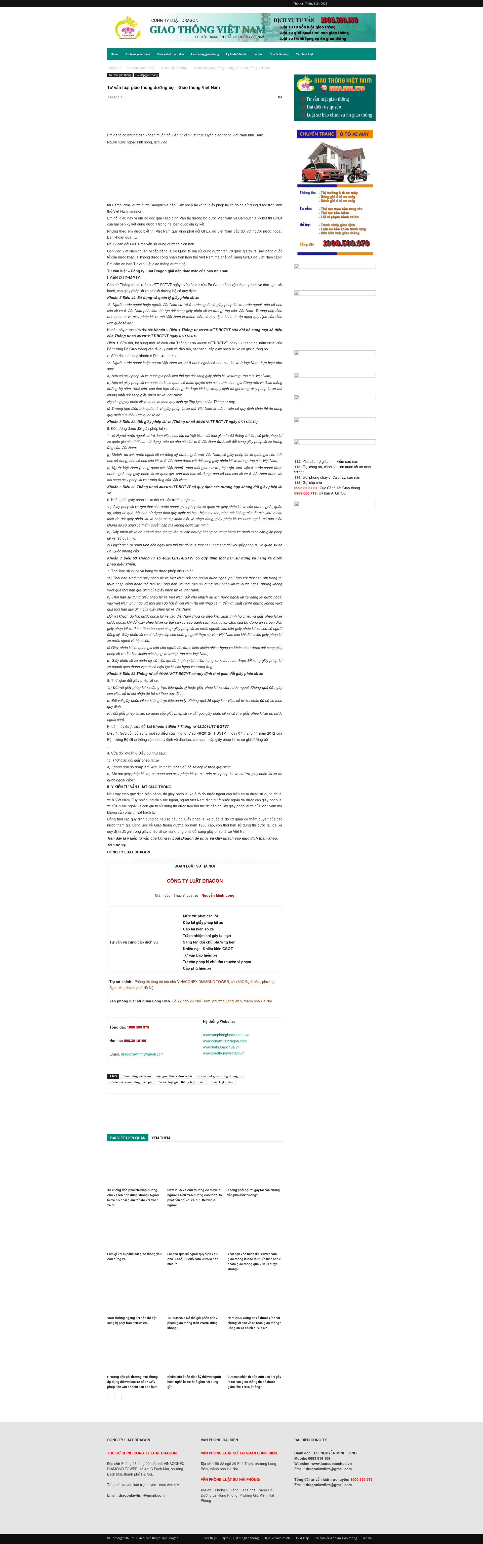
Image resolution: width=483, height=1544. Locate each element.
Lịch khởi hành (236, 54)
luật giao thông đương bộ (174, 1076)
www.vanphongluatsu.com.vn (226, 1034)
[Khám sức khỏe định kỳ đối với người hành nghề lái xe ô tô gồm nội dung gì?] (194, 1354)
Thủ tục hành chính (276, 1538)
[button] (370, 54)
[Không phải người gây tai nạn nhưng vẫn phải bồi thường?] (254, 1167)
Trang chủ (114, 68)
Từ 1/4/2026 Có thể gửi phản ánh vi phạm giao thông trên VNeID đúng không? (192, 1323)
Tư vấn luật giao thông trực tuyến (181, 1082)
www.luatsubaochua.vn (221, 1046)
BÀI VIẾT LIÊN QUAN (127, 1137)
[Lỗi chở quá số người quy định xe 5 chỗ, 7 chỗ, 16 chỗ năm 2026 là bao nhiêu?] (194, 1231)
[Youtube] (372, 3)
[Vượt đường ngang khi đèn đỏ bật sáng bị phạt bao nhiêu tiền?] (134, 1295)
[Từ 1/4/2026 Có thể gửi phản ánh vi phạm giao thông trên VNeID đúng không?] (194, 1295)
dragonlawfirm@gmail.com (142, 1054)
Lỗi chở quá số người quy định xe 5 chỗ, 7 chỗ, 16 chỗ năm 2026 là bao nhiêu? (192, 1259)
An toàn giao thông (137, 54)
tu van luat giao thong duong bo (219, 1076)
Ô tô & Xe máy (279, 54)
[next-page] (118, 1397)
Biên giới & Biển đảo (170, 54)
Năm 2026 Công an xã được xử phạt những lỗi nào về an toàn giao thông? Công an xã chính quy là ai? (254, 1323)
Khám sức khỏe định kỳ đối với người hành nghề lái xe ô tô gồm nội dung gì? (194, 1382)
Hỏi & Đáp (302, 1538)
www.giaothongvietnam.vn (224, 1053)
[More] (182, 117)
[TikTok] (355, 3)
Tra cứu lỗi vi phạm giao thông (335, 1538)
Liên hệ (367, 1538)
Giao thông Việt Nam (137, 1076)
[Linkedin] (158, 117)
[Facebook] (339, 3)
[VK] (170, 117)
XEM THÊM (160, 1137)
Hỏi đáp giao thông (173, 68)
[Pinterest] (347, 3)
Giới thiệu (210, 1538)
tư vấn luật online (221, 1082)
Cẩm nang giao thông (205, 54)
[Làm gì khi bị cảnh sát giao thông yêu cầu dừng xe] (134, 1231)
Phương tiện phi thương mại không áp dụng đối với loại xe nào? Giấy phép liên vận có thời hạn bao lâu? (132, 1382)
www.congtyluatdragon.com (225, 1040)
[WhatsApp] (147, 117)
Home (114, 54)
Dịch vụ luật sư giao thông (240, 1538)
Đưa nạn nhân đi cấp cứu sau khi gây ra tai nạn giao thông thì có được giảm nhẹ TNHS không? (254, 1382)
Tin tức (257, 54)
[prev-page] (110, 1397)
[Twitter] (364, 3)
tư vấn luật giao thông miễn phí (130, 1082)
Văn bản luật (304, 54)
